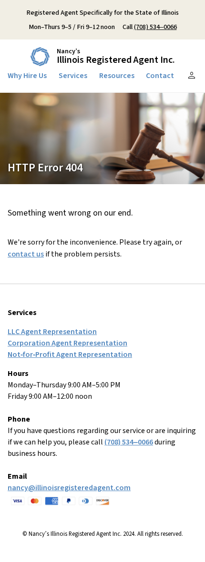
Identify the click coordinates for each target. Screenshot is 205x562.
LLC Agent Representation (52, 331)
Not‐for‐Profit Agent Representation (70, 354)
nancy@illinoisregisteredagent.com (69, 488)
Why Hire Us (27, 75)
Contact (160, 75)
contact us (26, 254)
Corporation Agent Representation (67, 343)
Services (73, 75)
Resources (116, 75)
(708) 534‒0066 (155, 27)
